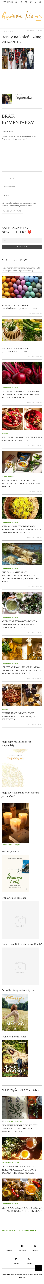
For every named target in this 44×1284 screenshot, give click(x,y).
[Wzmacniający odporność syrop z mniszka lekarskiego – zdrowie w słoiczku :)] (22, 508)
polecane (18, 1121)
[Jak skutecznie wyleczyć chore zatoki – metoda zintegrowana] (22, 1107)
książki (4, 477)
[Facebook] (21, 2)
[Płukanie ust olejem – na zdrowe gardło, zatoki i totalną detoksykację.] (22, 1148)
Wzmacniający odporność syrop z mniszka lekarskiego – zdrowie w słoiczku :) (21, 529)
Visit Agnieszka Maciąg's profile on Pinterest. (20, 1230)
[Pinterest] (35, 2)
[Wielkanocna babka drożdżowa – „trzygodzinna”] (22, 287)
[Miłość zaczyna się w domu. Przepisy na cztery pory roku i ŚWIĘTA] (22, 462)
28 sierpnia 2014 (7, 31)
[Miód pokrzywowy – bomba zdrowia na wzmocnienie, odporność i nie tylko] (22, 603)
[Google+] (30, 2)
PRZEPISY (5, 302)
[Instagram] (26, 2)
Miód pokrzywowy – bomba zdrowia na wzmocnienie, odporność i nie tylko (19, 624)
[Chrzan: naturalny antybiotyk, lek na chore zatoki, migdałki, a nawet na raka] (22, 554)
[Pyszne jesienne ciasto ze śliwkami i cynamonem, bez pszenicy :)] (22, 695)
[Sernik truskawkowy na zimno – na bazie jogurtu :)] (22, 419)
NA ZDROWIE (6, 388)
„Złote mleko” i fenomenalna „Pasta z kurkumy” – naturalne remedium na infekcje (22, 670)
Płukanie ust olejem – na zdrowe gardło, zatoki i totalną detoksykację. (19, 1169)
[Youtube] (40, 2)
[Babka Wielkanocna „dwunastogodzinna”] (22, 330)
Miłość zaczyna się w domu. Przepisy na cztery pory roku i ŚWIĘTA (21, 483)
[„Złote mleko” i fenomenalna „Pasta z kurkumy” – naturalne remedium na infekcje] (22, 649)
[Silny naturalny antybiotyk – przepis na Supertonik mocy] (22, 1190)
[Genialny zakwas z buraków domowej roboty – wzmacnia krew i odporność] (22, 373)
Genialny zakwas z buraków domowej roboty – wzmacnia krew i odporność (20, 394)
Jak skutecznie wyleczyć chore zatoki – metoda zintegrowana (20, 1128)
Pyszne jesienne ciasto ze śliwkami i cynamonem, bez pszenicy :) (19, 716)
